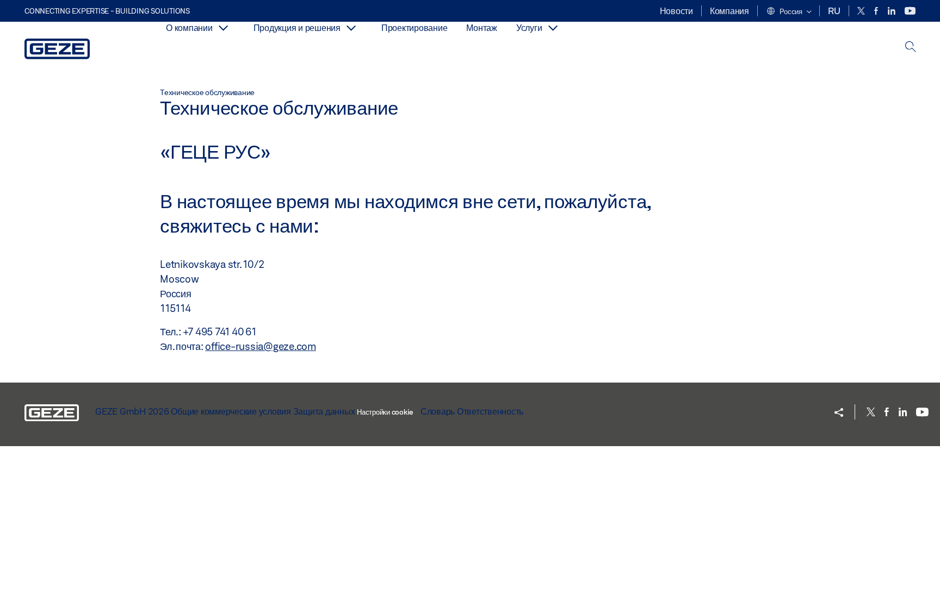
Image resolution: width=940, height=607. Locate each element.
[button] (789, 12)
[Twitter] (862, 11)
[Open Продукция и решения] (351, 28)
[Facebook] (877, 11)
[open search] (910, 47)
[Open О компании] (223, 28)
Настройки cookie (385, 412)
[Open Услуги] (553, 28)
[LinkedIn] (892, 11)
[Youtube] (910, 11)
